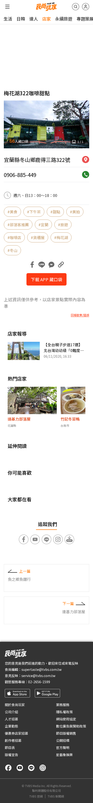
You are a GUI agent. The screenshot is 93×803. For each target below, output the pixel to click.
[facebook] (8, 767)
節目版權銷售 (66, 733)
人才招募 (11, 719)
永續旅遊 (63, 18)
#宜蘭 (43, 224)
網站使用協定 (66, 719)
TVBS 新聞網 (56, 796)
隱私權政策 (64, 711)
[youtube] (19, 767)
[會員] (85, 6)
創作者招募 (13, 740)
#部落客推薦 (18, 224)
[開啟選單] (7, 6)
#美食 (12, 212)
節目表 (10, 747)
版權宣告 (11, 754)
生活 (8, 18)
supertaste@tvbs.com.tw (41, 669)
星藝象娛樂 (64, 754)
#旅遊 (63, 224)
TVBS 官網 (36, 796)
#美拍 (75, 212)
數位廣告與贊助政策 (71, 726)
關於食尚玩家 (15, 704)
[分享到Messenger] (51, 264)
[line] (31, 767)
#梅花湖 (61, 237)
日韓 (20, 18)
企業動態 (11, 726)
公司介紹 (11, 711)
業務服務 (62, 704)
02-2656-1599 (39, 681)
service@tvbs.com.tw (38, 675)
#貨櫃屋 (38, 237)
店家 (46, 18)
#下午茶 (34, 212)
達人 (33, 18)
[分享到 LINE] (41, 264)
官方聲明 (62, 747)
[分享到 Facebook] (32, 264)
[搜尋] (75, 6)
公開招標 (62, 740)
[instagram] (42, 767)
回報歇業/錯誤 (80, 315)
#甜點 (55, 212)
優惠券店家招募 (16, 733)
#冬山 (12, 250)
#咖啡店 (14, 237)
